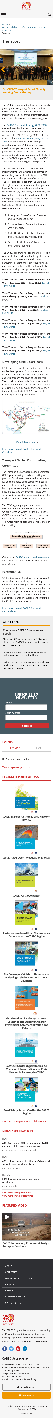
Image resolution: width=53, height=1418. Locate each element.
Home (5, 24)
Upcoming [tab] (14, 748)
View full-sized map (26, 442)
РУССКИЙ (9, 286)
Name (8, 702)
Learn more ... (41, 1341)
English (46, 282)
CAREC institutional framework (32, 557)
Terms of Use (26, 1413)
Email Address (12, 713)
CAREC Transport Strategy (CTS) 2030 (27, 125)
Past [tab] (38, 748)
